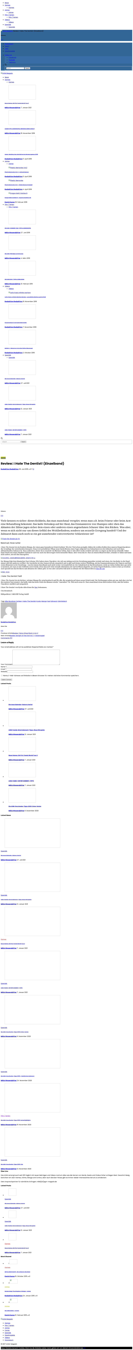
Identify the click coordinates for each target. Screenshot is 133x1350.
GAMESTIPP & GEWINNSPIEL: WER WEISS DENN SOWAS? (20, 129)
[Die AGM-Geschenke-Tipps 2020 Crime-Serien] (22, 802)
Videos (7, 20)
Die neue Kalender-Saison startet (15, 378)
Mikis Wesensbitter (12, 108)
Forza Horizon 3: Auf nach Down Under (16, 322)
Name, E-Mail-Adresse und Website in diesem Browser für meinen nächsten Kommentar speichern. (41, 675)
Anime (7, 10)
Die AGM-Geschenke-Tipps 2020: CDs (12, 1164)
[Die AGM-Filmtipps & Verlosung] (22, 249)
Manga (44, 601)
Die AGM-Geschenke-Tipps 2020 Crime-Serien (25, 806)
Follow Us (8, 55)
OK (84, 1348)
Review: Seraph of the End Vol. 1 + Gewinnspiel (27, 635)
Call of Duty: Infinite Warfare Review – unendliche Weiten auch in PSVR (25, 297)
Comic (7, 1330)
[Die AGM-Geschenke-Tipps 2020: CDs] (32, 1156)
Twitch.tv (12, 62)
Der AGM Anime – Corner (12, 1310)
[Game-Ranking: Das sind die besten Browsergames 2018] (22, 150)
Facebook (12, 57)
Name (4, 667)
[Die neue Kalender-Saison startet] (22, 374)
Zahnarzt (54, 601)
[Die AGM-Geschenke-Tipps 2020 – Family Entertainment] (32, 1068)
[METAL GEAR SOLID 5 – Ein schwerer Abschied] (13, 1263)
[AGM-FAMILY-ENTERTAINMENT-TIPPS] (22, 425)
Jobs (6, 49)
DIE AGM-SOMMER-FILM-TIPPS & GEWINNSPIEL (18, 228)
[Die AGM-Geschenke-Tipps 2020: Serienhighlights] (32, 1112)
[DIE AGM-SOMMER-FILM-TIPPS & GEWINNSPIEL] (22, 224)
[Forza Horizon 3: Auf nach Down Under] (22, 318)
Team (7, 46)
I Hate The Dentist (29, 601)
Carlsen (19, 601)
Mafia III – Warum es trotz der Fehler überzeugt (19, 348)
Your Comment (6, 664)
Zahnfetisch (62, 601)
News (7, 3)
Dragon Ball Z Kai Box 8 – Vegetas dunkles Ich (18, 197)
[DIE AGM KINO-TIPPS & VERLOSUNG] (22, 275)
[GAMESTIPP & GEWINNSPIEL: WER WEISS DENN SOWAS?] (22, 124)
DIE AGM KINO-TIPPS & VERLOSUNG (14, 279)
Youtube (12, 60)
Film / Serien (9, 15)
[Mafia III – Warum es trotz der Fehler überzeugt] (22, 344)
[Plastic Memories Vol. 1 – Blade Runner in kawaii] (16, 180)
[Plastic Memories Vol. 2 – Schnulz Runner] (18, 168)
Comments (6, 638)
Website (4, 671)
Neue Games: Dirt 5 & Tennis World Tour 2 (17, 103)
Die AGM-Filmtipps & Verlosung (14, 253)
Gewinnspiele (10, 51)
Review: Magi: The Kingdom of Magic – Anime (18, 1291)
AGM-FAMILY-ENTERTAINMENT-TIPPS (15, 430)
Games (7, 5)
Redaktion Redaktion (13, 159)
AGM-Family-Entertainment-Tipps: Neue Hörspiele (20, 404)
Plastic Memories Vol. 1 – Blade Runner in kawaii (18, 185)
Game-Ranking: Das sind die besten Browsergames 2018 (21, 154)
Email (3, 669)
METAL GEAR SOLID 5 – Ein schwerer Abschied (17, 1272)
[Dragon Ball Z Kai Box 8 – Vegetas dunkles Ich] (18, 193)
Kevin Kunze (10, 202)
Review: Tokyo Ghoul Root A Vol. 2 (25, 633)
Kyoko (38, 601)
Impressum (9, 44)
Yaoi (48, 601)
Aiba (6, 601)
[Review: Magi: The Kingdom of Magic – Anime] (14, 1283)
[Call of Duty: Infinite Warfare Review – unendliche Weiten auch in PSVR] (20, 293)
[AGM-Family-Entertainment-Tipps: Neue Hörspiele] (22, 400)
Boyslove (12, 601)
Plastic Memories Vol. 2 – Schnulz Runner (17, 172)
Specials (8, 24)
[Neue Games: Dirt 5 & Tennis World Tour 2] (22, 99)
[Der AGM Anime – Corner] (14, 1302)
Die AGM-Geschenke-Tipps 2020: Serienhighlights (16, 1120)
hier (36, 587)
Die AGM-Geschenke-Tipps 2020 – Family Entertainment (17, 1076)
